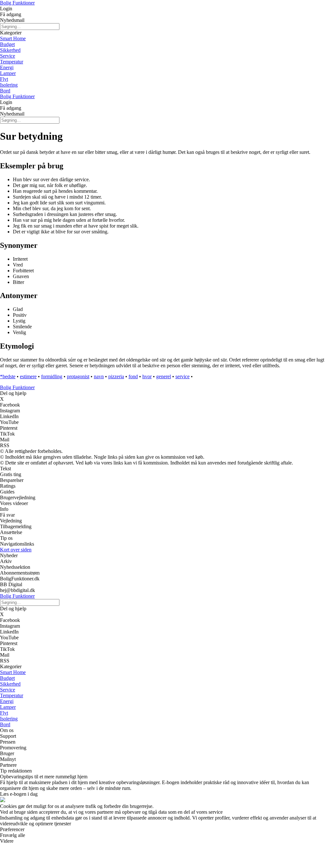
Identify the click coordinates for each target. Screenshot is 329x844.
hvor (147, 376)
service (182, 376)
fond (133, 376)
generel (163, 376)
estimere (28, 376)
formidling (51, 376)
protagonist (78, 376)
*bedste (7, 376)
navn (99, 376)
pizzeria (116, 376)
